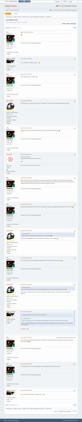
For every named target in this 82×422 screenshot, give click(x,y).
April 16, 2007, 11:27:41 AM (26, 74)
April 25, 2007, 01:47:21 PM (26, 204)
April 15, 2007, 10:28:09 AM (27, 32)
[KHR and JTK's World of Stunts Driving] (7, 50)
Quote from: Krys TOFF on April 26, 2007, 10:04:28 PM (34, 314)
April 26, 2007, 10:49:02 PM (26, 311)
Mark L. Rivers (11, 58)
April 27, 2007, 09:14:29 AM (26, 337)
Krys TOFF (9, 101)
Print (75, 27)
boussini (9, 154)
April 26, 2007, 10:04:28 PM (26, 284)
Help (64, 420)
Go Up (7, 405)
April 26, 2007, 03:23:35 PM (26, 230)
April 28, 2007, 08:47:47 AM (26, 363)
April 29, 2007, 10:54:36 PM (26, 390)
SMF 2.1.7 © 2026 (7, 420)
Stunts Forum (11, 6)
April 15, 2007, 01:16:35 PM (26, 58)
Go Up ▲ (76, 420)
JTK (43, 16)
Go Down (8, 27)
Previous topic (66, 23)
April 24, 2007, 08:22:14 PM (26, 154)
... (19, 27)
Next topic (73, 23)
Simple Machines (15, 420)
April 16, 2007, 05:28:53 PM (26, 100)
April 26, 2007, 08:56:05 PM (26, 257)
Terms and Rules (69, 420)
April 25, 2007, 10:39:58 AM (26, 177)
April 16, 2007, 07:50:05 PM (26, 128)
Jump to (55, 411)
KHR (41, 16)
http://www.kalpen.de (36, 43)
